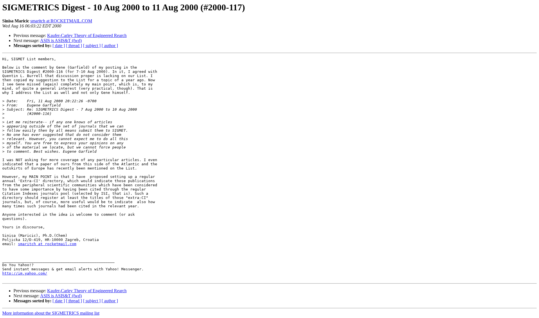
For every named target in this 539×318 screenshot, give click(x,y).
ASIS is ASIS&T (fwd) (61, 40)
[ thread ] (74, 45)
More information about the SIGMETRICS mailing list (50, 313)
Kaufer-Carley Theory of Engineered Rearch (87, 35)
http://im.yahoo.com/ (24, 273)
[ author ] (110, 45)
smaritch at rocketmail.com (47, 244)
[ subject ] (92, 45)
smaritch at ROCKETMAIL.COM (61, 20)
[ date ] (58, 45)
